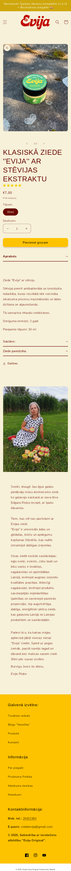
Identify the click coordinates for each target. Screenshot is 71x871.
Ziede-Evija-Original (30, 869)
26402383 (29, 818)
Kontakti (13, 742)
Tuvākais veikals (19, 715)
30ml (10, 212)
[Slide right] (44, 143)
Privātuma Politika (20, 776)
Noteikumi (14, 794)
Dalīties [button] (12, 363)
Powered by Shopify (47, 869)
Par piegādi (15, 767)
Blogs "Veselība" (19, 724)
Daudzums (9, 220)
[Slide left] (26, 143)
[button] (5, 22)
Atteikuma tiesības (20, 785)
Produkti (13, 733)
